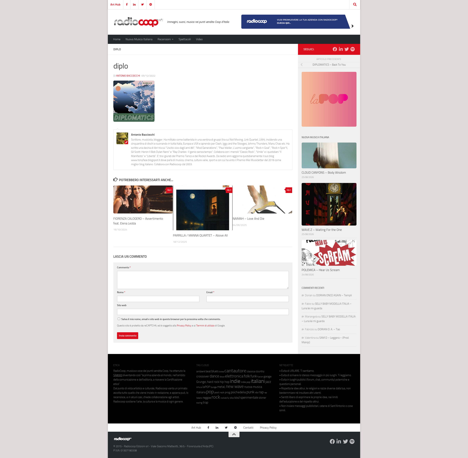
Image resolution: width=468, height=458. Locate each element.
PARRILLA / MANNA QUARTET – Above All (200, 235)
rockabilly (224, 398)
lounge (214, 387)
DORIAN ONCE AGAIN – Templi (334, 295)
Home (116, 39)
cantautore (235, 371)
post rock (219, 392)
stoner (262, 397)
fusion (260, 376)
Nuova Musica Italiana (139, 39)
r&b (256, 392)
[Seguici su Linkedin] (341, 49)
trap (205, 402)
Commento (124, 267)
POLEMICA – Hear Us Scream (321, 270)
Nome (121, 292)
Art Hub (115, 4)
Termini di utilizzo (205, 325)
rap (261, 392)
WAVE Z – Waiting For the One (322, 230)
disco (222, 376)
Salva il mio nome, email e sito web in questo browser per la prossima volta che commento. (170, 319)
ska (232, 397)
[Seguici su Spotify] (352, 49)
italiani (258, 381)
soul (237, 397)
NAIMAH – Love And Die (248, 218)
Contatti (248, 427)
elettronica (234, 376)
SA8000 (117, 375)
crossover (202, 376)
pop (210, 392)
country (260, 371)
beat (208, 371)
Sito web (122, 305)
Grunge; (201, 382)
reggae (207, 397)
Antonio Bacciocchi (128, 75)
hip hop (224, 382)
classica (251, 371)
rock (216, 397)
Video (199, 39)
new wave (235, 386)
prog (227, 392)
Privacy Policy (184, 325)
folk (247, 376)
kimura (199, 387)
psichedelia (238, 392)
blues (214, 371)
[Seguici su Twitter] (346, 49)
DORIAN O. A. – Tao (329, 329)
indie (235, 381)
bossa (221, 371)
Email (210, 292)
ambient (200, 371)
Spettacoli (185, 39)
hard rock (213, 382)
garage (267, 376)
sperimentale (249, 397)
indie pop (245, 382)
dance (214, 376)
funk (253, 376)
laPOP (206, 387)
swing (199, 402)
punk (250, 392)
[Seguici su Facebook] (335, 49)
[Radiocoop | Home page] (138, 21)
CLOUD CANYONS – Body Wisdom (324, 172)
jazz (268, 382)
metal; (221, 387)
